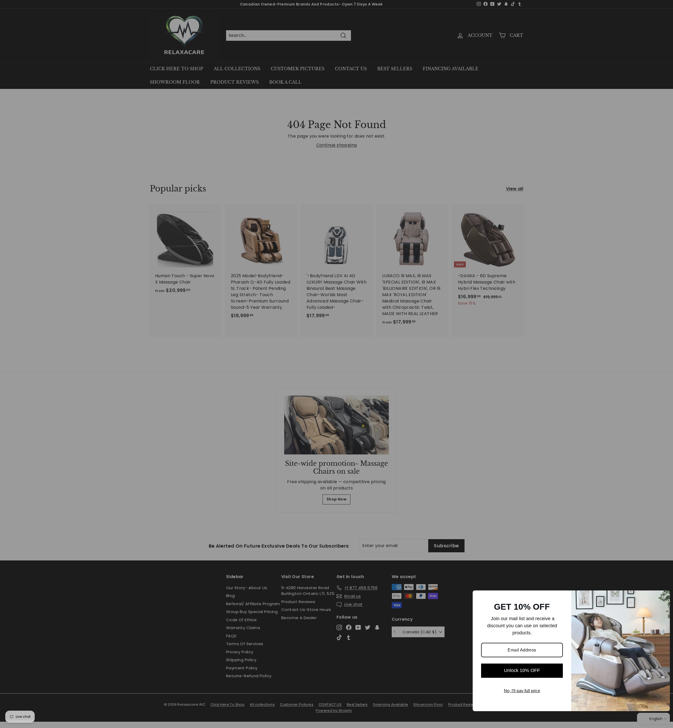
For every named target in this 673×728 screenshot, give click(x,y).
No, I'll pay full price (522, 691)
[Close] (663, 596)
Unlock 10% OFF (522, 670)
